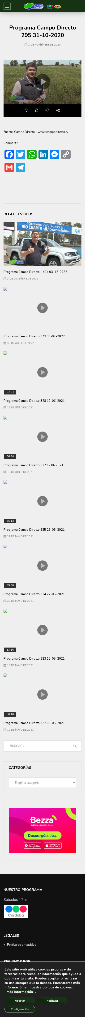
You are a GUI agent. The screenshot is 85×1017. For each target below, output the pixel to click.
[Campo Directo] (42, 6)
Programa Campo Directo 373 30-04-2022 (34, 336)
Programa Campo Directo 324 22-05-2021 (34, 594)
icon (42, 243)
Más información (20, 992)
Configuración (20, 1009)
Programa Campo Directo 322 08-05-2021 (34, 723)
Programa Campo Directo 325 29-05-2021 (34, 530)
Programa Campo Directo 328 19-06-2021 (34, 401)
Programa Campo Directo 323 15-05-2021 (34, 659)
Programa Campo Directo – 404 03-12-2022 (35, 272)
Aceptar (20, 1001)
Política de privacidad (21, 945)
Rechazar (52, 1001)
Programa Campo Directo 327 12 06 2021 (33, 465)
